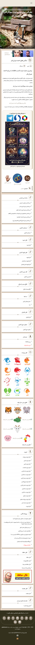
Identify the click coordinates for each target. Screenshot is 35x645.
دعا (30, 305)
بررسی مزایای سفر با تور (25, 527)
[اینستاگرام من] (17, 618)
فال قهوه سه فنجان (26, 261)
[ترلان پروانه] (17, 54)
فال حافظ (29, 557)
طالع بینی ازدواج (27, 289)
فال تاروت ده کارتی (26, 492)
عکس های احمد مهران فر (19, 60)
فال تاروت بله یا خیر (26, 503)
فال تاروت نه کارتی (26, 488)
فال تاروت (28, 506)
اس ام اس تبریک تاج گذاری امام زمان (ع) (22, 220)
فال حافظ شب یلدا (27, 564)
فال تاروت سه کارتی (26, 474)
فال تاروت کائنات (27, 467)
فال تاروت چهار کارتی (26, 478)
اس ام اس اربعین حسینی (25, 203)
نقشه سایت (11, 632)
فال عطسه (28, 593)
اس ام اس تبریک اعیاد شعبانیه (24, 217)
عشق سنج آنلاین (27, 329)
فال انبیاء (29, 245)
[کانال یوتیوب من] (19, 622)
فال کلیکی (28, 317)
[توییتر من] (8, 618)
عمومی (22, 188)
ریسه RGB (28, 342)
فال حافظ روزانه (27, 561)
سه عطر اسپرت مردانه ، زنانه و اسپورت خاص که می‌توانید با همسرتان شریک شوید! (18, 523)
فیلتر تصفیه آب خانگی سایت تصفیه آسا (22, 518)
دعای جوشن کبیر (27, 301)
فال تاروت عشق (27, 496)
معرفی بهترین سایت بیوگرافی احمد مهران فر (18, 13)
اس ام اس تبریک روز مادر (25, 206)
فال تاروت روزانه (27, 457)
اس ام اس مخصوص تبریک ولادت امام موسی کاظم (19, 213)
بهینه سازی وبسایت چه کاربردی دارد (22, 538)
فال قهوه (29, 257)
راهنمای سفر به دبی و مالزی (24, 531)
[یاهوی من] (30, 618)
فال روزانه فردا (27, 605)
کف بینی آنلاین (27, 277)
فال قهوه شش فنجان (26, 264)
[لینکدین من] (15, 622)
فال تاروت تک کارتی (26, 471)
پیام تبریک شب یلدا (26, 568)
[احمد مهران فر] (28, 54)
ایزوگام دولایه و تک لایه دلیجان (24, 541)
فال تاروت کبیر (27, 460)
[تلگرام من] (26, 618)
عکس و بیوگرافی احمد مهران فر (17, 103)
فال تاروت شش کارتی (26, 485)
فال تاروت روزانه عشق (25, 499)
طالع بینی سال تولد (26, 444)
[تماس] (13, 618)
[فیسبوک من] (22, 618)
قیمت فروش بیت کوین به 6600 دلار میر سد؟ (21, 534)
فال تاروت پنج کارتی (26, 481)
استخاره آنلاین (27, 233)
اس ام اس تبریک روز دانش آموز (23, 210)
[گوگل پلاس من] (4, 618)
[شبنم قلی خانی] (7, 54)
